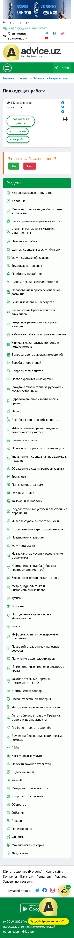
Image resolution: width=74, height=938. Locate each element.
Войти (63, 67)
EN (28, 23)
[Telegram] (62, 112)
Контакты (10, 876)
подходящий (17, 131)
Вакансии (26, 876)
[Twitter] (62, 107)
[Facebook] (62, 103)
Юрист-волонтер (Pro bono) (22, 871)
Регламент (44, 876)
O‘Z (12, 23)
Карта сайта (54, 871)
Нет (29, 166)
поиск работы (18, 139)
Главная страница (15, 78)
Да (14, 166)
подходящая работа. (21, 121)
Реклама (61, 876)
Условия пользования (18, 881)
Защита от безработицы (50, 78)
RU (20, 23)
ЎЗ (4, 23)
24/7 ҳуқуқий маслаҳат (11, 28)
